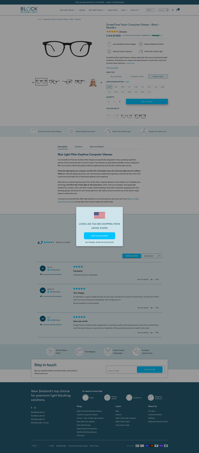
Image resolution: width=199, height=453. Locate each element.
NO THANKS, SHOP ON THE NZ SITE (99, 242)
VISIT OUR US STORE (99, 236)
